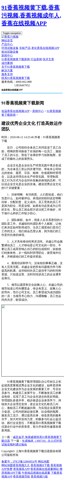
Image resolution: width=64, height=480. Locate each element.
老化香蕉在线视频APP (45, 48)
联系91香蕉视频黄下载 (15, 78)
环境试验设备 (9, 48)
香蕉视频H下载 (40, 465)
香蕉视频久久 (21, 465)
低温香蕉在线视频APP (15, 111)
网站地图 (43, 461)
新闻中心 (7, 55)
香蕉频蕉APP (21, 469)
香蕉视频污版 (39, 476)
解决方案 (7, 70)
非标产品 (25, 48)
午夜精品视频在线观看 (36, 472)
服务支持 (7, 74)
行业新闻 (36, 59)
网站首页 (7, 40)
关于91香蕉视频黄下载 (15, 66)
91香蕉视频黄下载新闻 (15, 59)
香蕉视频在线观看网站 (44, 469)
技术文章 (48, 59)
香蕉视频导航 (21, 476)
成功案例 (7, 63)
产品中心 (7, 44)
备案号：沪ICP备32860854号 (19, 461)
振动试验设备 (9, 51)
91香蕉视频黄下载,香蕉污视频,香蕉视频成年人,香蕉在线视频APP (31, 15)
